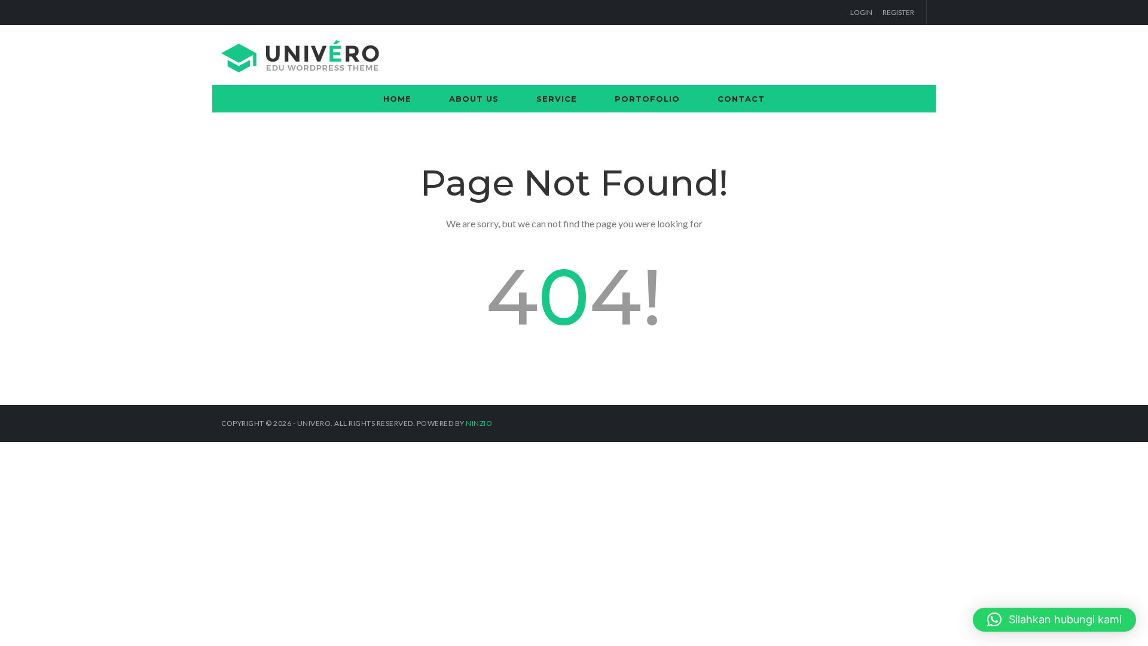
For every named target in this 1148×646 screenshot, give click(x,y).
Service (556, 98)
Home (397, 98)
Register (898, 12)
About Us (474, 98)
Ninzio (479, 423)
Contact (741, 98)
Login (861, 12)
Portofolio (647, 98)
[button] (1054, 620)
